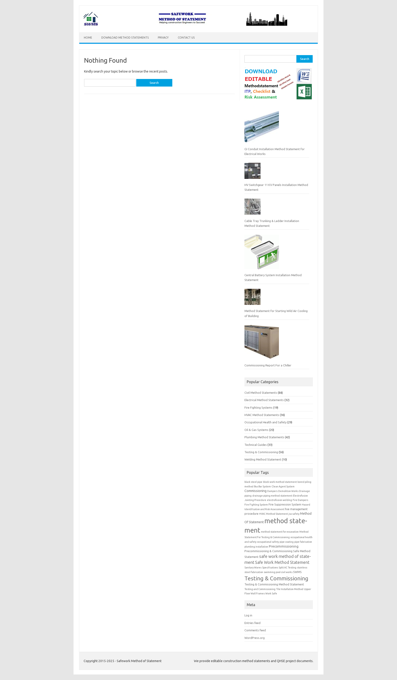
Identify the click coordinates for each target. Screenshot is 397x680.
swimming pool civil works (278, 572)
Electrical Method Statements (264, 400)
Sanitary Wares (252, 567)
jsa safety (294, 513)
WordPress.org (254, 637)
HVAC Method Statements (261, 414)
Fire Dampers (300, 500)
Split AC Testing (287, 567)
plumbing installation (256, 546)
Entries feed (252, 622)
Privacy (163, 37)
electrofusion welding (279, 500)
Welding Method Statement (262, 459)
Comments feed (255, 630)
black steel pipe (253, 481)
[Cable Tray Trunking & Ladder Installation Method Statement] (252, 208)
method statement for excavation (280, 531)
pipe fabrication (303, 541)
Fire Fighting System (256, 504)
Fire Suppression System (285, 504)
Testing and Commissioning (259, 589)
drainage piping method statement (272, 495)
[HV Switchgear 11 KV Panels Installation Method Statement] (252, 173)
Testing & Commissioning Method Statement (274, 584)
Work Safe (271, 593)
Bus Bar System (262, 486)
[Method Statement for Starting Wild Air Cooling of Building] (252, 299)
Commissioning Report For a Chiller (267, 365)
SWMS (297, 571)
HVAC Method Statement (273, 513)
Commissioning (255, 491)
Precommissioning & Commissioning (268, 551)
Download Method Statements (125, 37)
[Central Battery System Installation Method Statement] (261, 254)
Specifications (270, 567)
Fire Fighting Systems (258, 407)
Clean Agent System (283, 486)
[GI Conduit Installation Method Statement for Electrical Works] (261, 127)
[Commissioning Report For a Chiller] (261, 344)
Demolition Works (288, 491)
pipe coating (287, 541)
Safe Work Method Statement (282, 562)
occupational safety (268, 541)
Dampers (272, 491)
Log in (248, 615)
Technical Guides (255, 444)
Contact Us (186, 37)
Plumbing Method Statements (264, 437)
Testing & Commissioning (261, 452)
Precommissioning (283, 546)
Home (88, 37)
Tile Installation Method (289, 589)
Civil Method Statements (260, 392)
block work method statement (280, 481)
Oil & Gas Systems (256, 429)
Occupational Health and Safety (265, 422)
